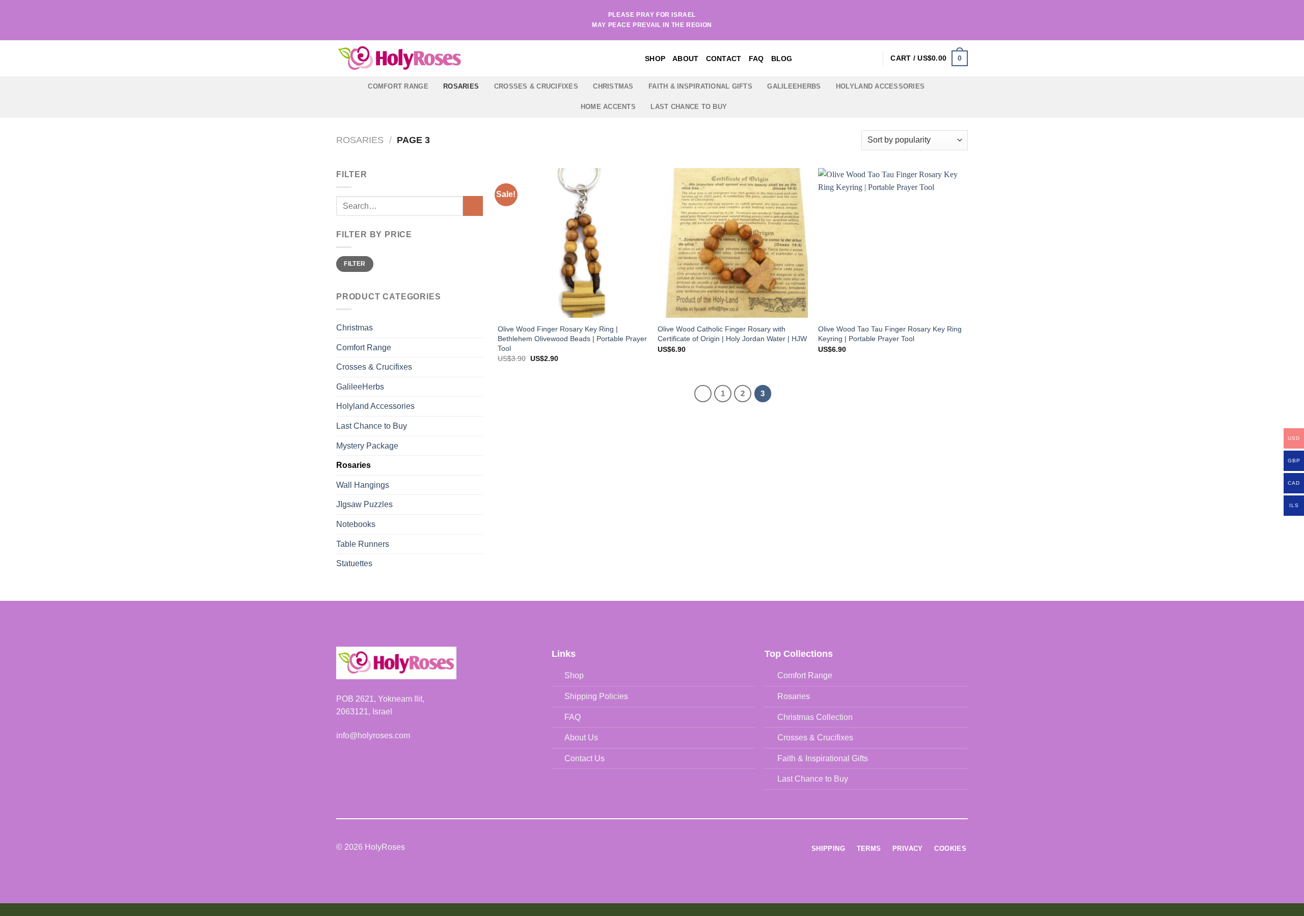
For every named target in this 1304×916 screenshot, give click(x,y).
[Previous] (703, 393)
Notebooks (355, 524)
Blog (782, 58)
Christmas (613, 86)
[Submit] (473, 206)
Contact (724, 58)
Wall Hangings (362, 485)
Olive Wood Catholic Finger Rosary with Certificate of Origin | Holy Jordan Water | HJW (732, 334)
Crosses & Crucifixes (536, 86)
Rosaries (461, 86)
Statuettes (354, 563)
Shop (655, 58)
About (685, 58)
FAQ (756, 58)
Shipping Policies (596, 696)
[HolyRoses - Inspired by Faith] (463, 58)
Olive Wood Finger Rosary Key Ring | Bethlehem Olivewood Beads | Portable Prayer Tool (572, 338)
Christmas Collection (815, 717)
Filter (354, 263)
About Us (581, 737)
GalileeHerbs (794, 86)
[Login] (870, 58)
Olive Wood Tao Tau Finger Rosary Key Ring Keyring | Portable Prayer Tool (890, 334)
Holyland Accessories (880, 86)
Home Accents (608, 106)
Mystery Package (367, 445)
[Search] (853, 58)
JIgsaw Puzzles (364, 504)
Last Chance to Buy (688, 106)
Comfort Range (398, 86)
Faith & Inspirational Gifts (700, 86)
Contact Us (584, 758)
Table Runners (362, 544)
